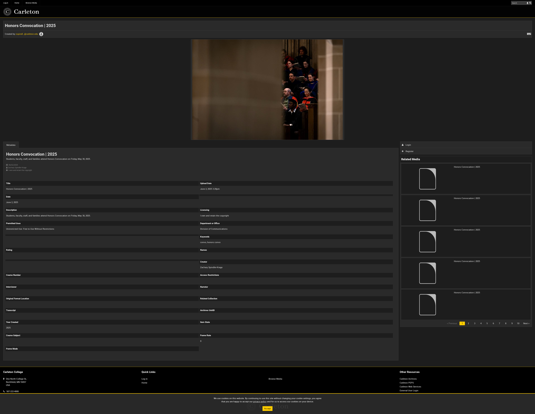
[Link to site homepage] (21, 12)
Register (409, 151)
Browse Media (31, 3)
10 (518, 323)
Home (16, 3)
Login (408, 144)
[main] (267, 192)
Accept (267, 408)
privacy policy (260, 401)
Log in (5, 3)
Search (530, 3)
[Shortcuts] (529, 33)
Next (526, 323)
